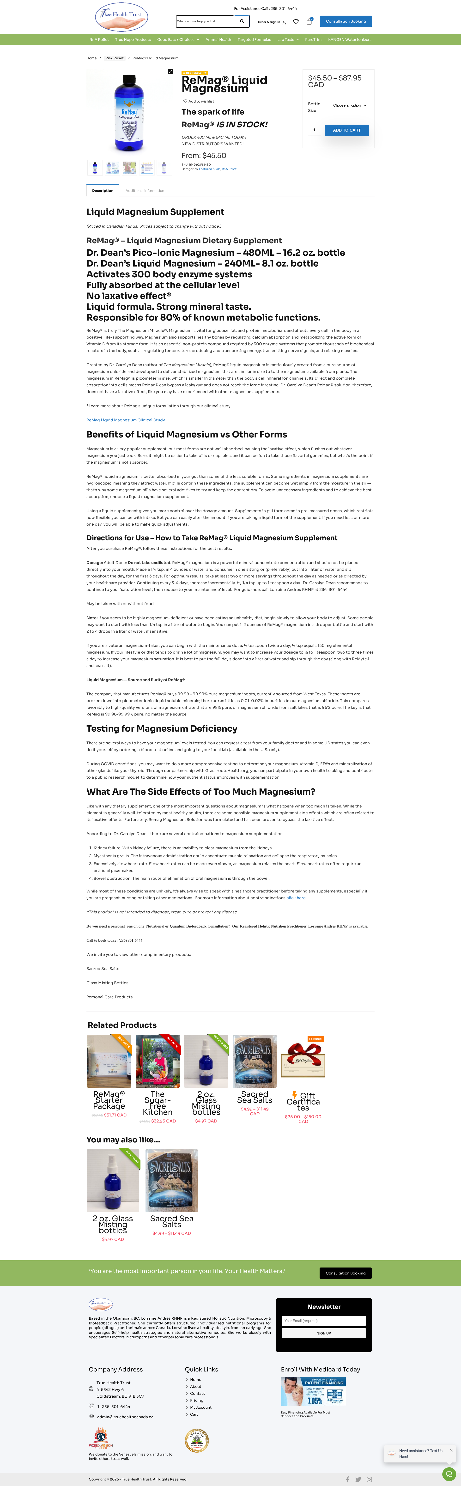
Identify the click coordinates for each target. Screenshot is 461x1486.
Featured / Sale (209, 169)
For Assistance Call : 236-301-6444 (265, 8)
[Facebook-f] (348, 1479)
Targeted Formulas (254, 39)
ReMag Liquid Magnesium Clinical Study (125, 420)
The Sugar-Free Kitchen (158, 1103)
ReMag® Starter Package (109, 1100)
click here (296, 897)
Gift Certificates (303, 1102)
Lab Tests (286, 39)
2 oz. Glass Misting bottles (206, 1103)
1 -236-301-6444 (113, 1406)
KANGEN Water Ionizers (349, 39)
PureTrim (313, 39)
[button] (178, 39)
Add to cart (347, 130)
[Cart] (309, 21)
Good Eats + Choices (175, 39)
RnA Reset (115, 58)
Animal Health (218, 39)
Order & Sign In (269, 22)
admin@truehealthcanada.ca (125, 1416)
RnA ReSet (99, 39)
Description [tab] (102, 190)
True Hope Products (133, 39)
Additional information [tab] (145, 190)
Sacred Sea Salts (254, 1097)
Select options (254, 1119)
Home (91, 58)
